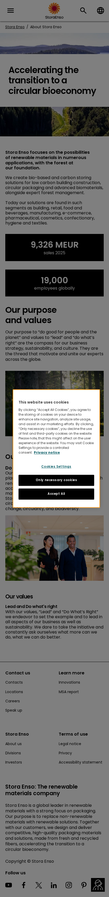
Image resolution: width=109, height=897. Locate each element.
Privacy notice (47, 452)
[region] (56, 448)
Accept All (56, 494)
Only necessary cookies (56, 480)
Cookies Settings (56, 466)
